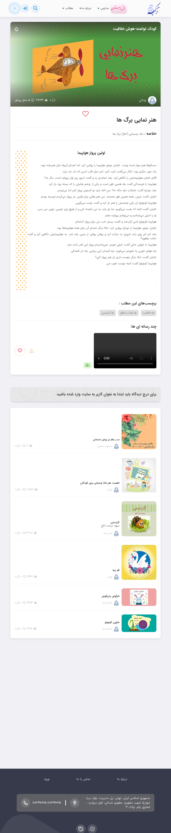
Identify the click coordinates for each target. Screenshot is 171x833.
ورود (46, 779)
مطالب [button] (68, 8)
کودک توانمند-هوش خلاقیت (134, 29)
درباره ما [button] (86, 8)
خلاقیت (147, 313)
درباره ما (122, 779)
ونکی (142, 100)
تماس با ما (83, 779)
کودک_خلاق (127, 313)
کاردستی (106, 313)
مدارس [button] (104, 8)
